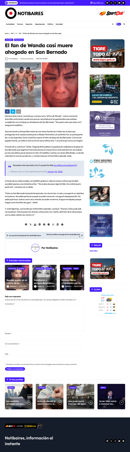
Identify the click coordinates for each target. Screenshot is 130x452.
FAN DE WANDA (42, 59)
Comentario (10, 304)
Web (6, 354)
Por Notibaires (13, 59)
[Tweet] (13, 111)
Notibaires (52, 247)
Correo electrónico (12, 344)
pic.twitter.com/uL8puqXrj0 (65, 165)
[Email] (18, 111)
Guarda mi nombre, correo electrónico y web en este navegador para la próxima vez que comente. (41, 364)
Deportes (29, 24)
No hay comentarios (27, 59)
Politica (50, 24)
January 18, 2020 (55, 171)
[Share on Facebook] (7, 111)
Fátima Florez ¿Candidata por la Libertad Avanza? (70, 283)
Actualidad (10, 24)
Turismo (20, 24)
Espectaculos (40, 24)
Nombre (8, 333)
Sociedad (59, 24)
